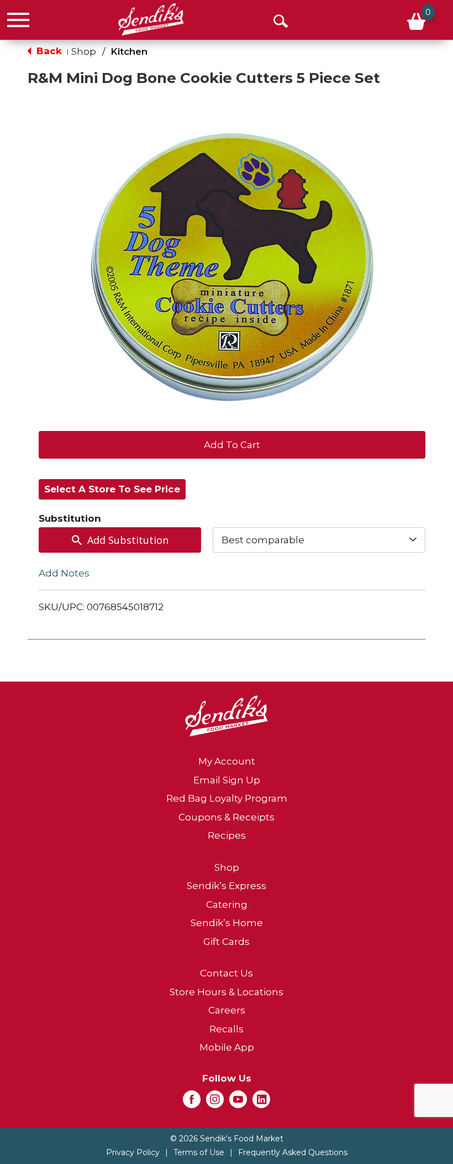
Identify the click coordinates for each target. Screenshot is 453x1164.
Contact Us (226, 973)
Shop (83, 51)
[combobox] (319, 540)
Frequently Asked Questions (292, 1152)
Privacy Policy (133, 1152)
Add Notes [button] (64, 573)
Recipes (227, 835)
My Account (226, 761)
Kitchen (129, 51)
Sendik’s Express (226, 885)
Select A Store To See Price (112, 489)
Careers (226, 1010)
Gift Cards (226, 941)
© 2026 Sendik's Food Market (226, 1139)
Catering (226, 904)
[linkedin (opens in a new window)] (261, 1102)
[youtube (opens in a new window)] (238, 1102)
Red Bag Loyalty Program (226, 798)
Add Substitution (127, 540)
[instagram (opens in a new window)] (215, 1102)
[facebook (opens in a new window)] (192, 1102)
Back (48, 50)
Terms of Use (198, 1152)
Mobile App (226, 1047)
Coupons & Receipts (226, 817)
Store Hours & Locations (226, 991)
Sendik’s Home (227, 922)
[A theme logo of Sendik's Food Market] (151, 19)
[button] (232, 443)
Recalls (226, 1029)
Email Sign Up (226, 780)
